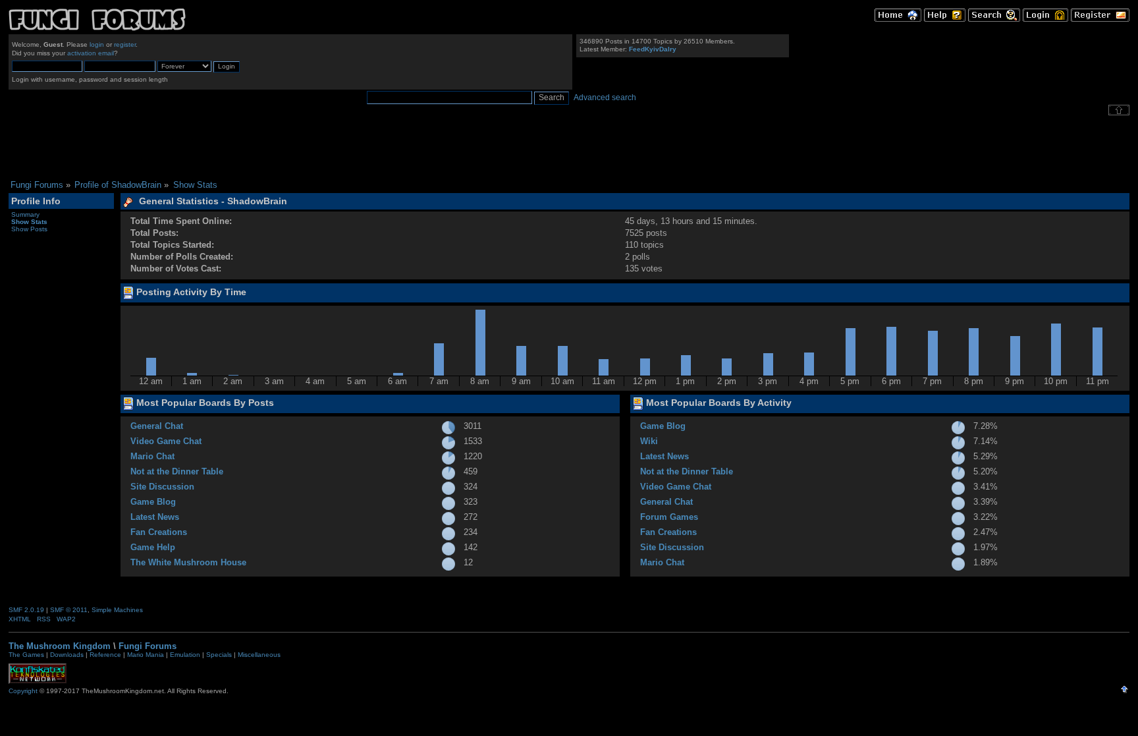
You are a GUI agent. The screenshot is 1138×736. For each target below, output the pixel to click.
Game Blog (153, 502)
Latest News (154, 517)
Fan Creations (158, 532)
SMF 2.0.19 (26, 609)
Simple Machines (117, 609)
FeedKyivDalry (652, 49)
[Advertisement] (569, 147)
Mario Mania (145, 654)
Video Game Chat (166, 441)
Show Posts (29, 229)
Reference (105, 654)
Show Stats (29, 221)
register (125, 44)
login (97, 44)
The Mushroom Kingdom (60, 646)
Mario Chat (152, 456)
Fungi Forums (147, 646)
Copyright (23, 690)
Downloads (67, 654)
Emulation (185, 654)
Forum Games (669, 517)
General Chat (156, 426)
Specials (219, 654)
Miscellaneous (259, 654)
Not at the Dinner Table (176, 471)
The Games (26, 654)
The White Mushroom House (188, 562)
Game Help (152, 547)
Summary (25, 214)
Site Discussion (162, 487)
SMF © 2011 (69, 609)
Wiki (649, 441)
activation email (90, 53)
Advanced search (605, 97)
